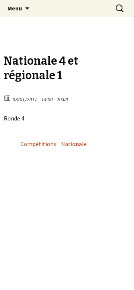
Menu (14, 8)
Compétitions (38, 144)
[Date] (8, 97)
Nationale (74, 144)
